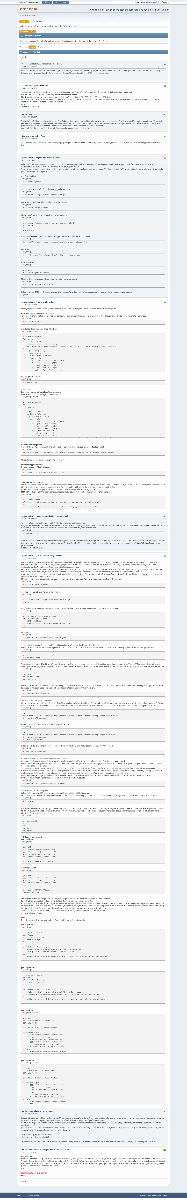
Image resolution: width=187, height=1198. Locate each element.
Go (38, 592)
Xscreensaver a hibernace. (50, 64)
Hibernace (43, 85)
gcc (56, 773)
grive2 (81, 574)
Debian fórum (28, 9)
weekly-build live (64, 123)
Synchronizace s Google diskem (49, 555)
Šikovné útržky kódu (44, 302)
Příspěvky (23, 47)
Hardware (25, 114)
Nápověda (143, 1195)
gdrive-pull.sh (149, 705)
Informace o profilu (27, 31)
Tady (120, 123)
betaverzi (80, 523)
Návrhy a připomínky (30, 136)
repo (56, 189)
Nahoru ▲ (166, 1195)
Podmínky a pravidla (154, 1195)
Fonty (43, 136)
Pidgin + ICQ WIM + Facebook (48, 157)
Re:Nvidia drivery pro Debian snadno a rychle (50, 1149)
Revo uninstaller (136, 795)
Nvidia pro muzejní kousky (42, 1111)
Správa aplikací (27, 157)
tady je (32, 523)
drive (145, 574)
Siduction (136, 1161)
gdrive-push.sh (62, 724)
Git (119, 773)
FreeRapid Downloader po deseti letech (52, 516)
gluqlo (161, 70)
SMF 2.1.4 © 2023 (22, 1195)
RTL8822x (35, 114)
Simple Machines (34, 1195)
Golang (125, 773)
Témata (32, 47)
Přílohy (40, 47)
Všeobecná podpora (29, 64)
